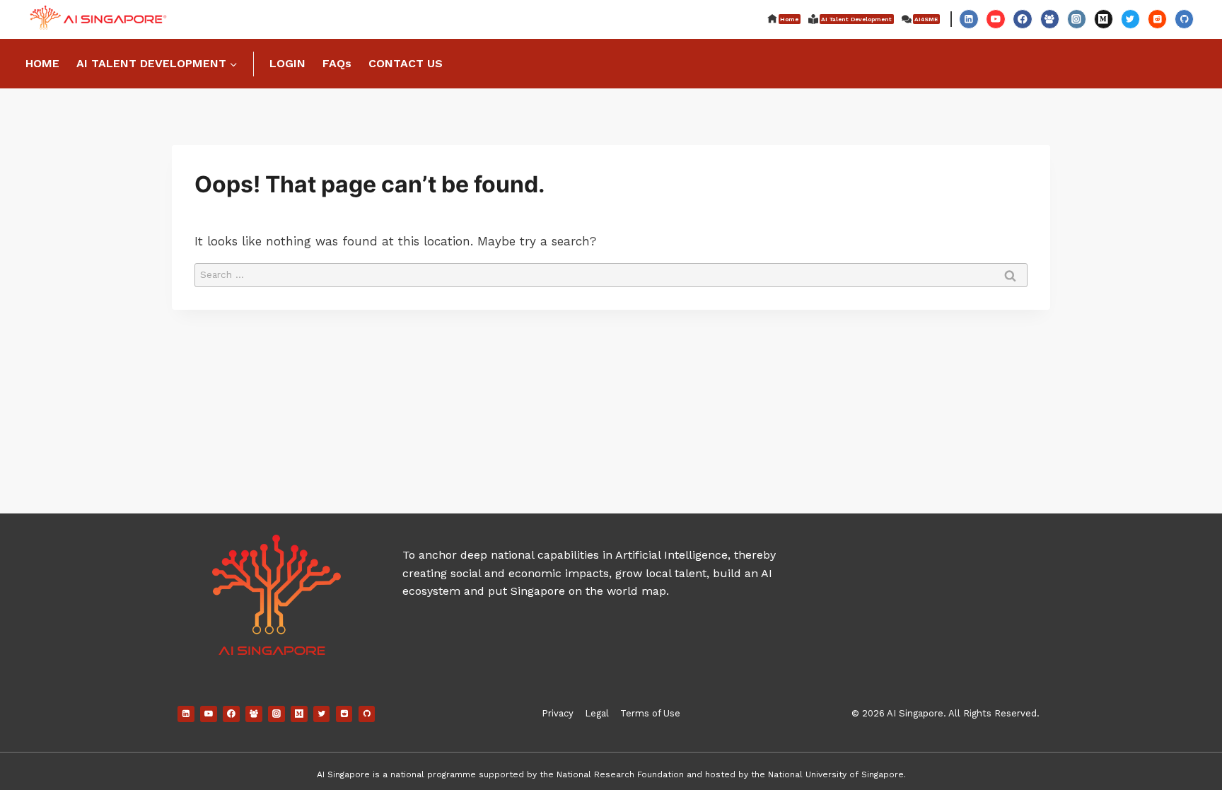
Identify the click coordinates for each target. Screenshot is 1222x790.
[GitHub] (1184, 18)
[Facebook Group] (1049, 18)
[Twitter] (1130, 18)
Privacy (558, 713)
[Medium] (1103, 18)
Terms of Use (650, 713)
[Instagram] (1076, 18)
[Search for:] (611, 274)
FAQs (336, 63)
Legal (597, 713)
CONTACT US (405, 63)
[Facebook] (1022, 18)
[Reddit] (1157, 18)
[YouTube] (995, 18)
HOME (42, 63)
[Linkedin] (968, 18)
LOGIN (287, 63)
